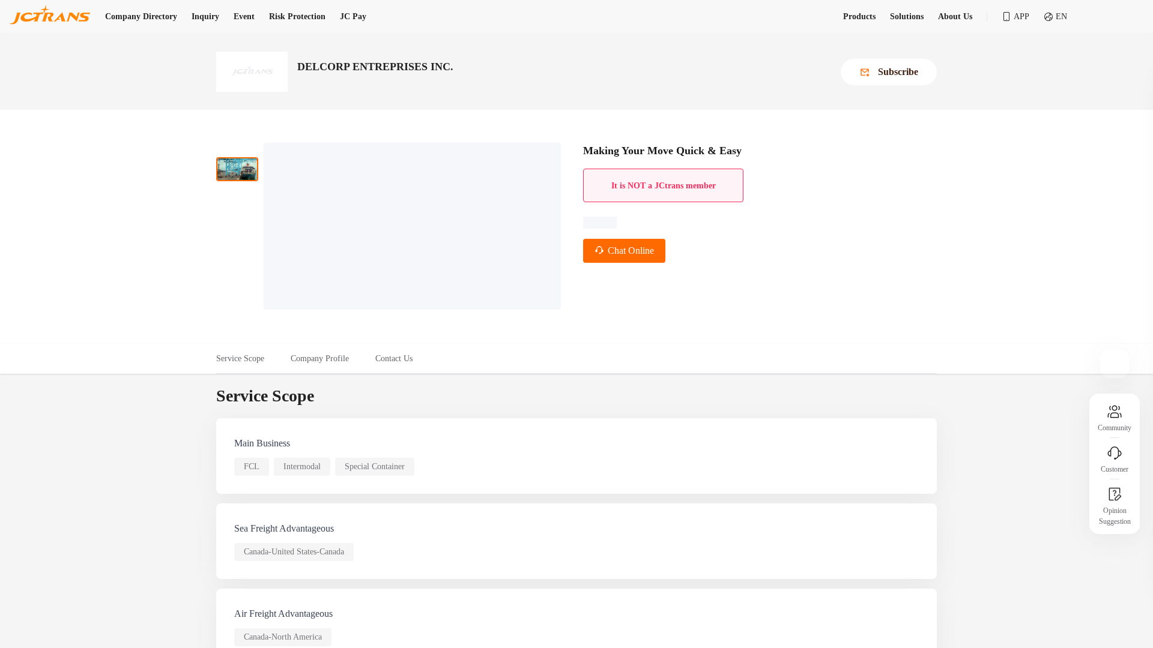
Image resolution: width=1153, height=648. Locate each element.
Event (244, 16)
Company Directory (141, 16)
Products (859, 16)
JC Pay (353, 16)
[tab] (246, 359)
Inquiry (205, 16)
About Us (955, 16)
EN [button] (1061, 16)
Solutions (907, 16)
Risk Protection (297, 16)
